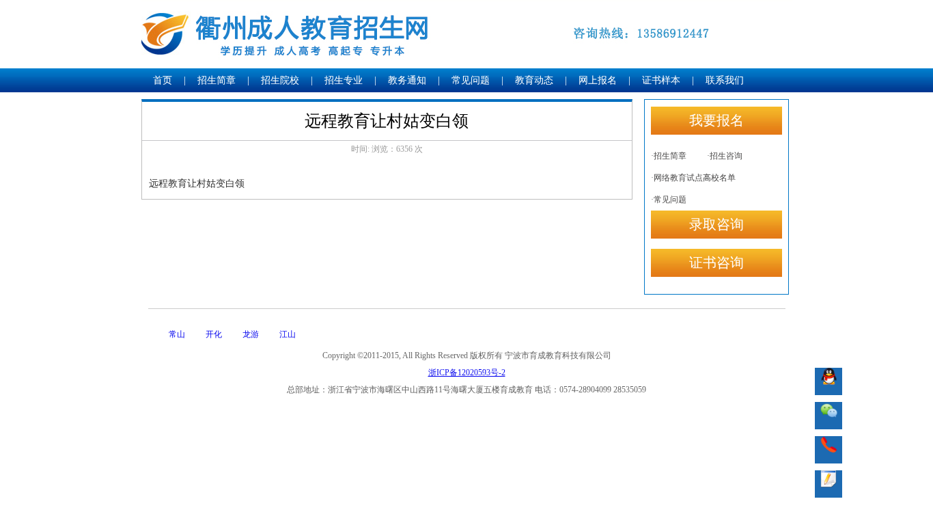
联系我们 (725, 80)
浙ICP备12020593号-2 (466, 372)
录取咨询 (716, 224)
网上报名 (598, 80)
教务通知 (407, 80)
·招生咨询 (724, 156)
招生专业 (343, 80)
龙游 (250, 334)
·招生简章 (668, 156)
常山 (177, 334)
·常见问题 (668, 199)
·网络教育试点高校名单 (693, 178)
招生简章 (216, 80)
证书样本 (661, 80)
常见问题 (470, 80)
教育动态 (534, 80)
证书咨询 (716, 262)
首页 (162, 80)
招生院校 (280, 80)
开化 (214, 334)
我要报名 (716, 120)
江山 (287, 334)
